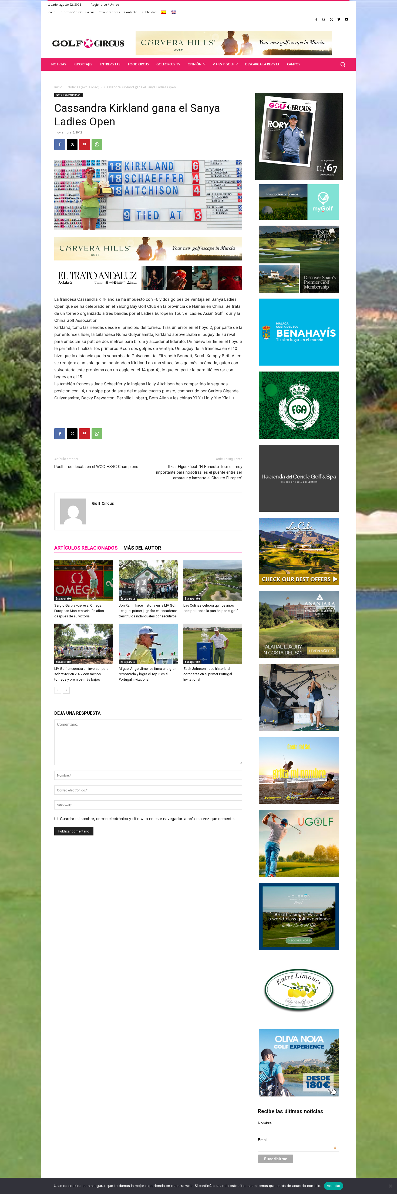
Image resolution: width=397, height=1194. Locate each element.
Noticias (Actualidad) (83, 87)
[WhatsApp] (97, 144)
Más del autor (142, 548)
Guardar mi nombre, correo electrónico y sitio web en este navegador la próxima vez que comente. (147, 818)
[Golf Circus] (88, 43)
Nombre (265, 1123)
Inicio (58, 87)
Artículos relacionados (86, 548)
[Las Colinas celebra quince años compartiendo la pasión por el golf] (212, 580)
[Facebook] (316, 20)
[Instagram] (324, 20)
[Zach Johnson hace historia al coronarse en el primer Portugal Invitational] (212, 644)
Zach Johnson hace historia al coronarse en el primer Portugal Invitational (207, 674)
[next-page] (66, 690)
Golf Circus (103, 503)
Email (297, 1140)
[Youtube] (346, 20)
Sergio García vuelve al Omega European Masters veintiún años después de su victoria (79, 610)
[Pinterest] (84, 144)
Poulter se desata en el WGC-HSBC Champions (96, 466)
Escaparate (63, 598)
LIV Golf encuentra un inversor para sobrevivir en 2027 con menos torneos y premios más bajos (81, 674)
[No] (390, 1186)
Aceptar (334, 1185)
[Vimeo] (339, 20)
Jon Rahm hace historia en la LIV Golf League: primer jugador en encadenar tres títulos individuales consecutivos (148, 610)
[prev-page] (57, 690)
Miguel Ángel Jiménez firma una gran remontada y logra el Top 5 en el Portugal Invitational (147, 674)
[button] (342, 64)
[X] (331, 20)
